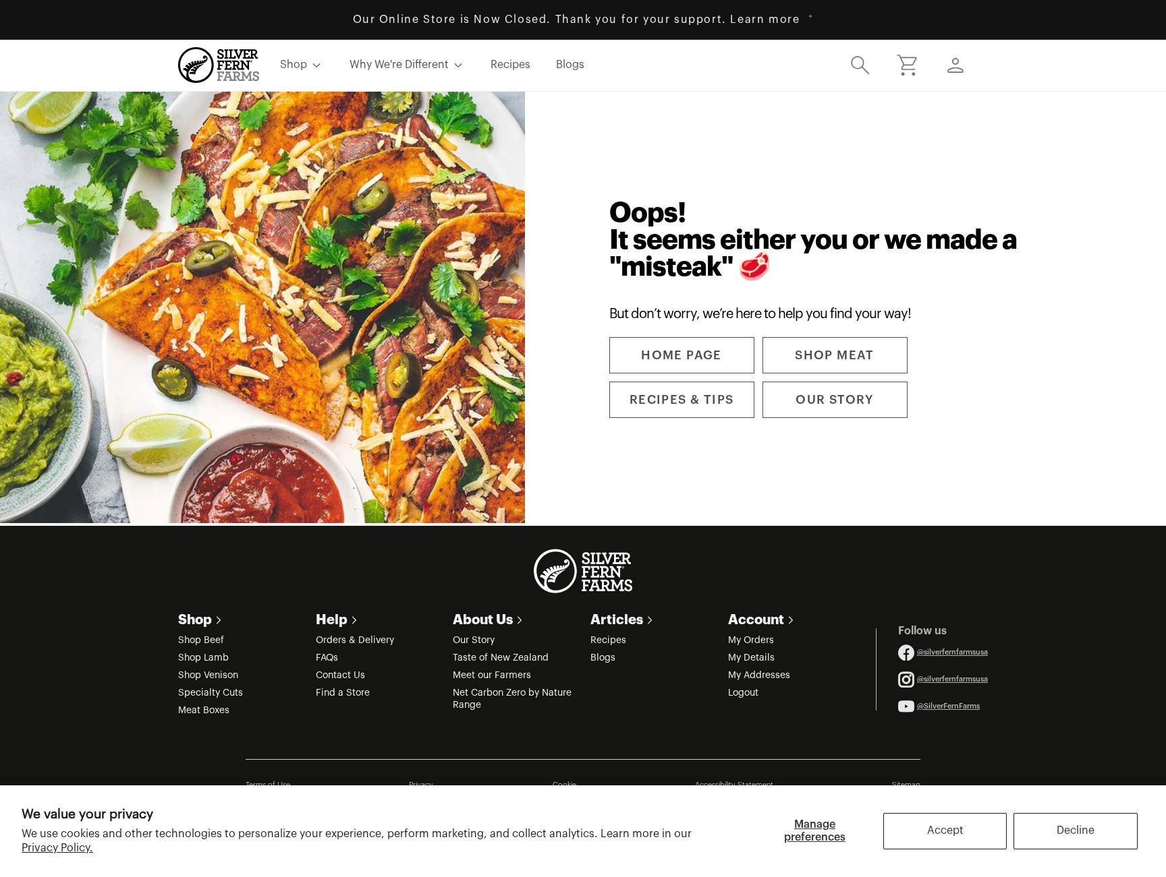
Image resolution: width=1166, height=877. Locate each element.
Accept (945, 830)
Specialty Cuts (210, 693)
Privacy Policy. (57, 848)
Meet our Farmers (492, 675)
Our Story (474, 640)
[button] (860, 64)
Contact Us (340, 675)
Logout (743, 693)
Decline (1075, 830)
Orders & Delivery (355, 640)
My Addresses (759, 675)
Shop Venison (208, 675)
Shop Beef (201, 640)
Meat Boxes (203, 710)
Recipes (608, 640)
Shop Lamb (203, 658)
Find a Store (343, 693)
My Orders (751, 640)
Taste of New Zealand (501, 658)
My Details (751, 658)
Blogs (602, 658)
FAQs (327, 658)
